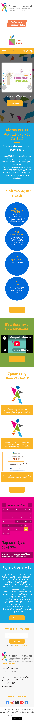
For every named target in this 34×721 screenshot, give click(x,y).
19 (17, 525)
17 (8, 525)
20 (21, 525)
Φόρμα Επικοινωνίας (9, 671)
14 (26, 521)
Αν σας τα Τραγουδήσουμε (20, 96)
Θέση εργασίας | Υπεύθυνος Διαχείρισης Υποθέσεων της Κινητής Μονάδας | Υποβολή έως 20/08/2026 (17, 411)
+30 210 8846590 (9, 683)
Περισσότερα (15, 103)
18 (12, 525)
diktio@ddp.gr (8, 686)
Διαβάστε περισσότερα (21, 715)
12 (17, 521)
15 (30, 521)
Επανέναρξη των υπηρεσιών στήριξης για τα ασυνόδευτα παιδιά (17, 477)
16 (4, 525)
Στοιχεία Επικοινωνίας (9, 668)
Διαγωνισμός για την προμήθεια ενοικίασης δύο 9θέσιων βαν (16, 555)
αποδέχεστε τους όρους (21, 645)
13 (21, 521)
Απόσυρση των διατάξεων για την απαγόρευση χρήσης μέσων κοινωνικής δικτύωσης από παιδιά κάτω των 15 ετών (17, 445)
